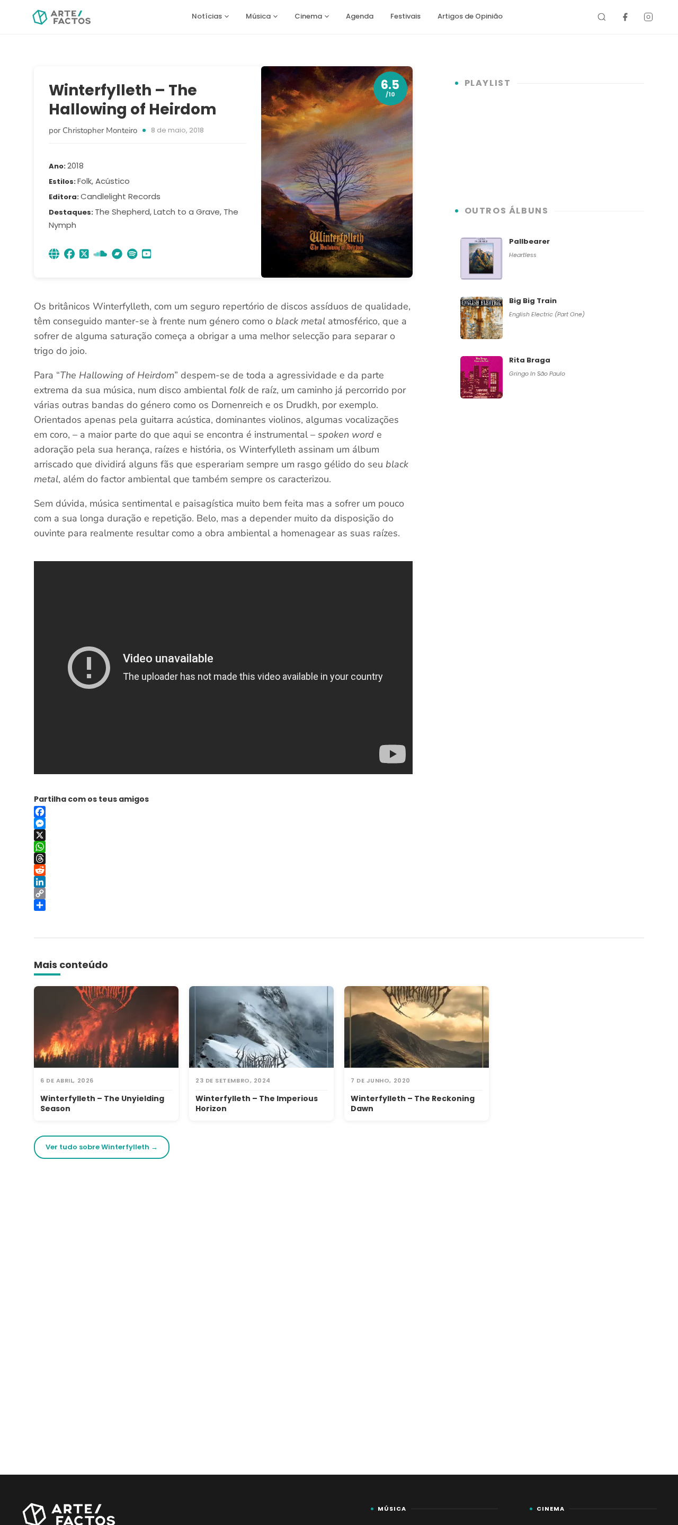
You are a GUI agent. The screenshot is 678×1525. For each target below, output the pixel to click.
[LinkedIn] (223, 882)
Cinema (308, 16)
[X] (223, 835)
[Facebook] (625, 16)
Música (258, 16)
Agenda (359, 16)
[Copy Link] (223, 893)
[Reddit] (223, 870)
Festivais (405, 16)
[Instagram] (648, 16)
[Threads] (223, 858)
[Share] (223, 905)
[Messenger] (223, 823)
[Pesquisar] (601, 16)
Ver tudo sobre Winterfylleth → (102, 1147)
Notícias (207, 16)
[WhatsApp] (223, 847)
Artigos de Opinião (470, 16)
